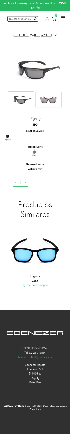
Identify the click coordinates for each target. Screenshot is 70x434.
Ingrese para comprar (44, 182)
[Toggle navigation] (63, 17)
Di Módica (35, 373)
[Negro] (7, 136)
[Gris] (34, 152)
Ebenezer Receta (35, 364)
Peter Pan (35, 382)
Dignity (35, 378)
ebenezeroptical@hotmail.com (35, 357)
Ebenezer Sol (35, 369)
